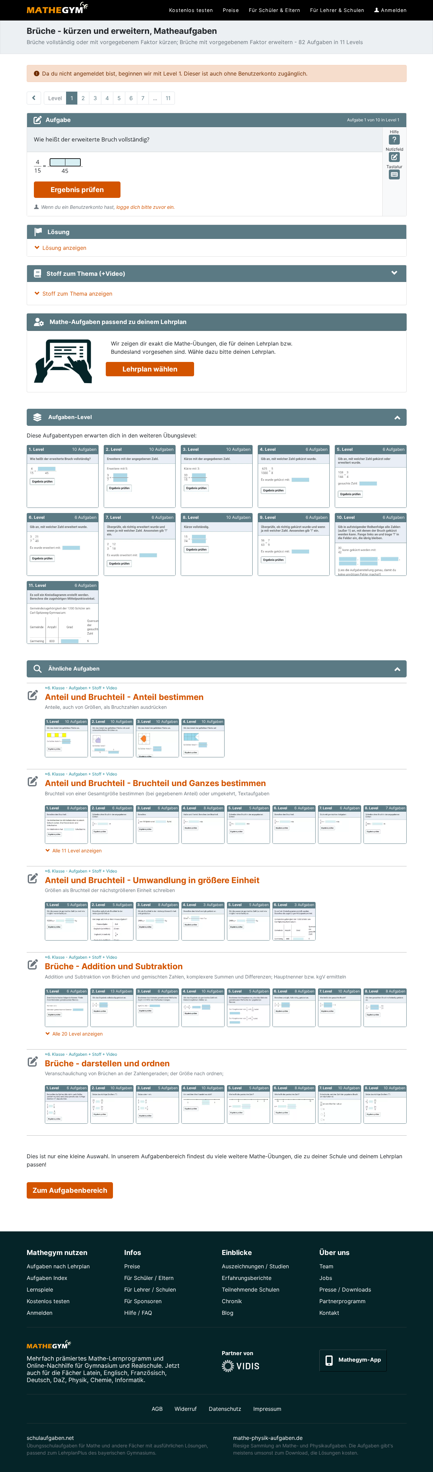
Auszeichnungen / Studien (255, 1266)
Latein (91, 1372)
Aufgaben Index (47, 1277)
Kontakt (329, 1312)
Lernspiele (40, 1289)
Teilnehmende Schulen (250, 1289)
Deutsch (38, 1379)
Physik (77, 1379)
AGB (157, 1408)
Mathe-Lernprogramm (119, 1358)
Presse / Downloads (345, 1289)
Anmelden (39, 1312)
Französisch (148, 1372)
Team (326, 1266)
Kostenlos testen (48, 1301)
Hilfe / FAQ (138, 1312)
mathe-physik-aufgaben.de (268, 1437)
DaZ (59, 1379)
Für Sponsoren (143, 1301)
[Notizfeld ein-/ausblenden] (394, 157)
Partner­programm (342, 1301)
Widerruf (186, 1408)
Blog (227, 1312)
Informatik (129, 1379)
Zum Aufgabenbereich (70, 1190)
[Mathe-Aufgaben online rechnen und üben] (57, 10)
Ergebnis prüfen (77, 190)
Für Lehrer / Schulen (150, 1289)
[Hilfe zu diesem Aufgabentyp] (394, 140)
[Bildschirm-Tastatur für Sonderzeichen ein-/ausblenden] (394, 174)
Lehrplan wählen (150, 369)
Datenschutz (225, 1408)
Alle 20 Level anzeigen (77, 1034)
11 (168, 98)
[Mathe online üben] (49, 1345)
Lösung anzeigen (64, 247)
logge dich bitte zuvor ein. (145, 207)
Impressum (267, 1408)
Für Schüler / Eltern (149, 1277)
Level (55, 98)
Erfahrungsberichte (246, 1277)
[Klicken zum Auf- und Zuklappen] (394, 273)
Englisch (115, 1372)
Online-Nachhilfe (50, 1365)
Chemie (101, 1379)
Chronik (232, 1301)
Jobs (325, 1277)
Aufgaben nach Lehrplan (58, 1266)
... (155, 98)
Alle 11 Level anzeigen (77, 850)
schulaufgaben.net (50, 1437)
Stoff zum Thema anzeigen (77, 293)
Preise (132, 1266)
